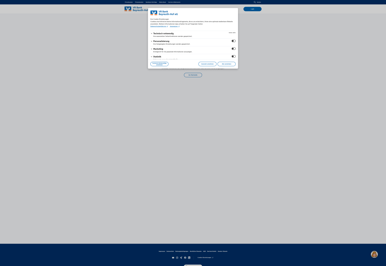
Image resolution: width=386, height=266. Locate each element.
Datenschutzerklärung (158, 26)
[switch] (234, 41)
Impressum (174, 26)
